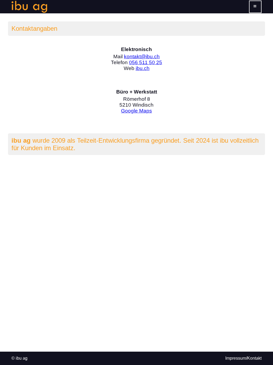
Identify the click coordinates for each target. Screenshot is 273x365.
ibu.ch (143, 68)
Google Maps (136, 111)
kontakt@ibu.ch (142, 56)
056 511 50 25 (145, 62)
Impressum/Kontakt (243, 358)
